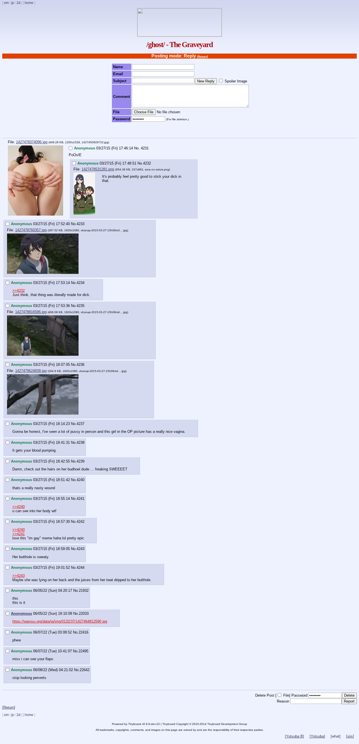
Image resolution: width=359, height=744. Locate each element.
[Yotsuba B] (294, 736)
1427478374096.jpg (31, 142)
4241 (80, 498)
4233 (80, 224)
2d (18, 3)
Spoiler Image (236, 81)
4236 (80, 364)
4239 (80, 461)
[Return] (202, 56)
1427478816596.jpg (31, 312)
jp (12, 3)
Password (299, 695)
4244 (80, 567)
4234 (80, 283)
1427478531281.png (98, 169)
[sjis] (350, 736)
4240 (80, 480)
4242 (80, 521)
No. (137, 148)
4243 (80, 549)
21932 (84, 590)
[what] (335, 736)
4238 (80, 442)
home (29, 3)
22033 (84, 613)
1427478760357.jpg (31, 230)
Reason (283, 701)
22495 (83, 651)
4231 (145, 148)
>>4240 (18, 507)
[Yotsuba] (317, 736)
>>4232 (18, 290)
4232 (147, 163)
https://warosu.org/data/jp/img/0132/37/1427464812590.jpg (59, 621)
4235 (80, 306)
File (286, 695)
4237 (80, 424)
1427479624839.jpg (31, 371)
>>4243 (18, 576)
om (6, 3)
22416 (83, 632)
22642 (84, 670)
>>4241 (18, 534)
